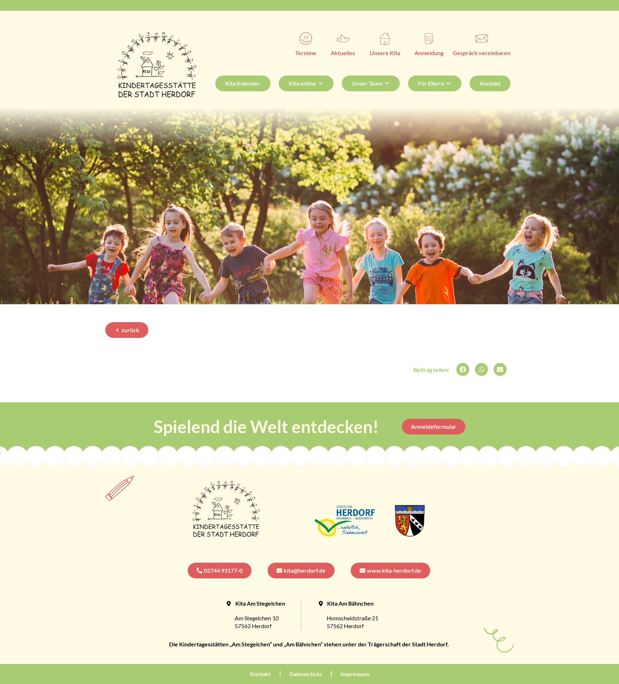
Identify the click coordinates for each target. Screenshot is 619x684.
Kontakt (260, 673)
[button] (462, 369)
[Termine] (305, 38)
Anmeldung (428, 52)
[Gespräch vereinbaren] (481, 38)
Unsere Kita (385, 52)
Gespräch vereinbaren (481, 52)
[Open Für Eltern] (448, 83)
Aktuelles (343, 52)
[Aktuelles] (343, 38)
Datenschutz (305, 673)
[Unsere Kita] (385, 38)
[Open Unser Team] (387, 83)
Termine (305, 52)
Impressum (355, 673)
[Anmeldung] (429, 38)
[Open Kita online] (320, 83)
